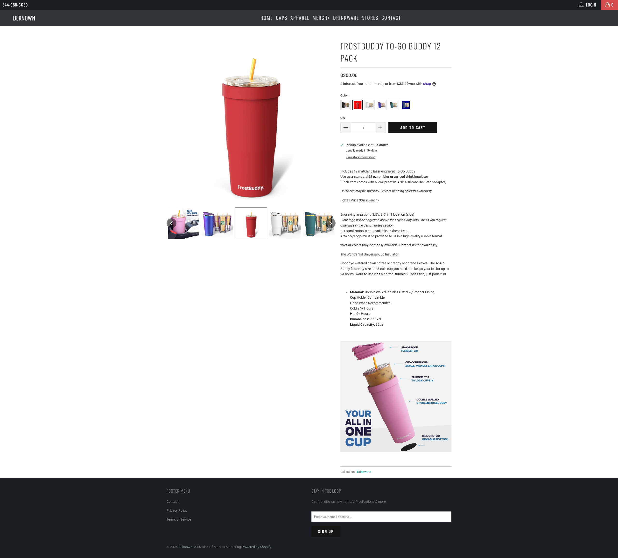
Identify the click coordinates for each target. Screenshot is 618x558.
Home (266, 17)
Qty (342, 118)
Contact (391, 17)
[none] (171, 223)
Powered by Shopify (256, 547)
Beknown (185, 547)
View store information (360, 157)
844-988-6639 (15, 5)
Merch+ (321, 17)
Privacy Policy (177, 510)
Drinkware (346, 17)
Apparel (299, 17)
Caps (281, 17)
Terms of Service (179, 519)
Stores (370, 17)
